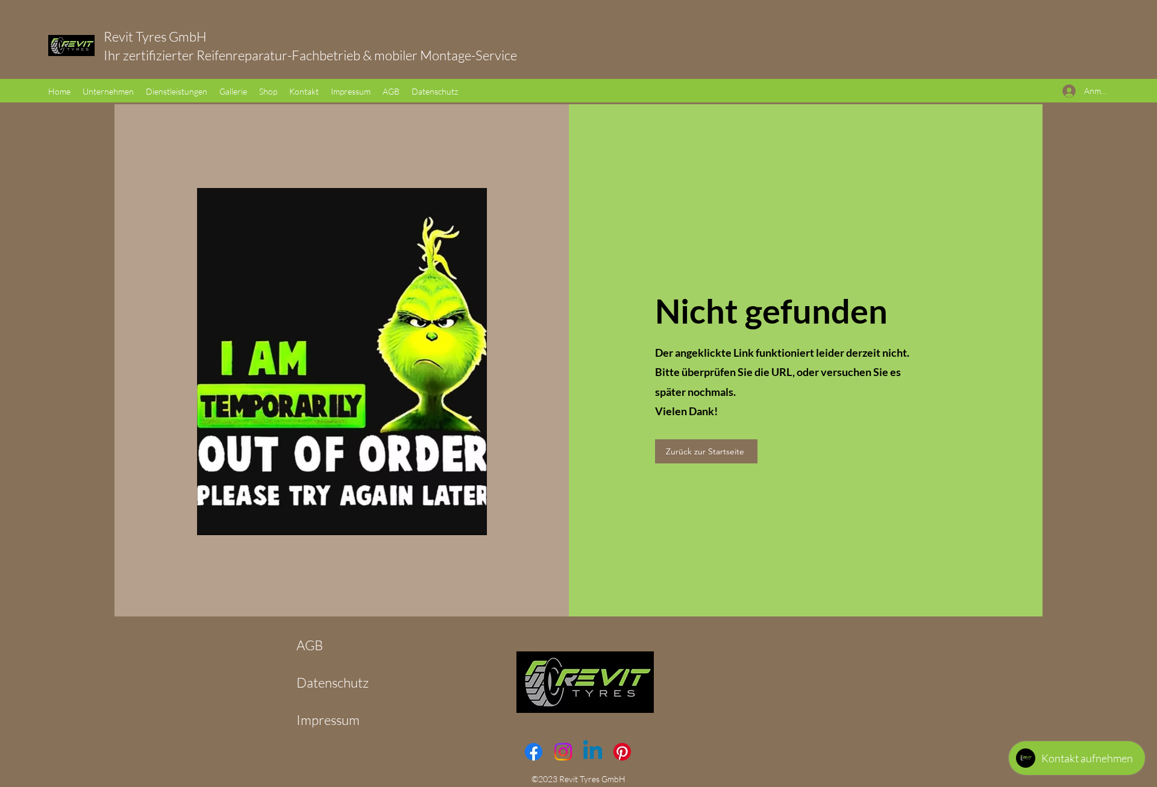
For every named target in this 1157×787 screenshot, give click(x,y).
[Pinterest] (622, 751)
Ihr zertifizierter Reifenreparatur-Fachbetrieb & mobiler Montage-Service (310, 55)
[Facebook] (533, 751)
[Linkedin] (592, 751)
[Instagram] (563, 751)
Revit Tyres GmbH (171, 36)
